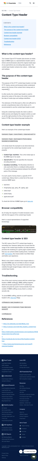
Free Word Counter (24, 400)
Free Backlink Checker (7, 427)
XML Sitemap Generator (7, 412)
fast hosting (8, 254)
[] (30, 65)
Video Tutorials (23, 365)
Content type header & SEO (12, 38)
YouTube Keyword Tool (7, 398)
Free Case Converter (24, 398)
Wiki (19, 3)
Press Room (22, 418)
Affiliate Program (24, 414)
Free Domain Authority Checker (27, 394)
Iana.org (30, 201)
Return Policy (5, 455)
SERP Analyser (5, 365)
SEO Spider (4, 408)
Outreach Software (6, 381)
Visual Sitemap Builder (7, 420)
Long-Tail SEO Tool (6, 390)
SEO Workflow (23, 363)
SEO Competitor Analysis (26, 379)
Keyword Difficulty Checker (8, 394)
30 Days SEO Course (24, 367)
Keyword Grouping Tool (7, 392)
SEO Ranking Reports (7, 437)
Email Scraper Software (7, 379)
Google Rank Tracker (7, 371)
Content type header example (13, 32)
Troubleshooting (9, 41)
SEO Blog (22, 386)
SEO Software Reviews (25, 388)
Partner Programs (24, 416)
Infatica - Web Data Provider (26, 405)
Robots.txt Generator (7, 414)
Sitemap (4, 457)
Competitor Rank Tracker (8, 369)
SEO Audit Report (6, 441)
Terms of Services (24, 455)
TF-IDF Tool (4, 418)
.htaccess (13, 298)
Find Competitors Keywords (8, 388)
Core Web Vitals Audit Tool (8, 416)
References (7, 44)
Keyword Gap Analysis (7, 396)
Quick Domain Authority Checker (27, 376)
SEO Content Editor (6, 410)
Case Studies (23, 390)
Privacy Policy (5, 453)
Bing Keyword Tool (6, 400)
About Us (22, 412)
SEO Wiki (22, 392)
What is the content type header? (14, 27)
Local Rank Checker (6, 363)
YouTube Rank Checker (7, 367)
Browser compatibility (10, 35)
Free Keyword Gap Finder (26, 396)
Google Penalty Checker (25, 374)
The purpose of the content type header (16, 30)
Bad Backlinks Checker (7, 430)
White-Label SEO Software (8, 439)
